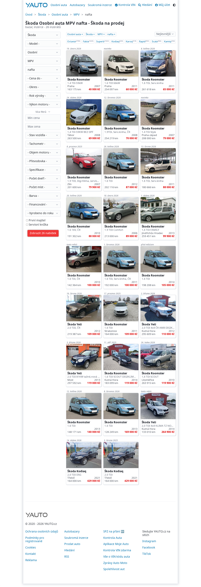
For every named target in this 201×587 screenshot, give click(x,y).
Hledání (69, 550)
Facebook (148, 547)
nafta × (111, 34)
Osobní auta (59, 5)
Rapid (144, 41)
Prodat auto (72, 544)
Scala (156, 41)
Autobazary (77, 5)
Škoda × (90, 34)
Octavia (73, 41)
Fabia (88, 41)
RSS (66, 556)
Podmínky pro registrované (34, 539)
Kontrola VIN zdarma (117, 550)
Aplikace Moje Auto (116, 544)
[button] (43, 233)
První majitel (36, 220)
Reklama (31, 560)
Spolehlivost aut (114, 569)
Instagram (149, 541)
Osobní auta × (75, 34)
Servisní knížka (38, 224)
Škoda (42, 14)
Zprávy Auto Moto (115, 563)
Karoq (131, 41)
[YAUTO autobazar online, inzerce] (36, 5)
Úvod (28, 14)
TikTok (146, 554)
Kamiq (169, 41)
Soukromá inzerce (100, 5)
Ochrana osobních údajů (41, 531)
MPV (76, 14)
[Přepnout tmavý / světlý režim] (174, 4)
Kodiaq (117, 41)
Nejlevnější (163, 34)
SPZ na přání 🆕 (113, 531)
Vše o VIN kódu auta (116, 556)
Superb (102, 41)
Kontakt (30, 554)
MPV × (101, 34)
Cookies (30, 547)
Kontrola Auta (112, 538)
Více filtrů (40, 111)
